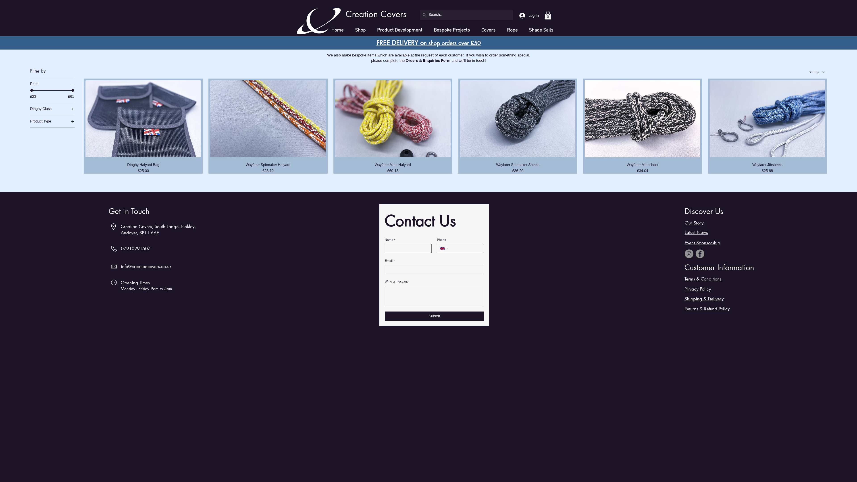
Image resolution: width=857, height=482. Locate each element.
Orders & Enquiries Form (428, 60)
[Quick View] (143, 119)
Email (390, 260)
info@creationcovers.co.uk (146, 266)
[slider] (31, 90)
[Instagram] (689, 253)
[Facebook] (700, 253)
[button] (547, 15)
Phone (441, 239)
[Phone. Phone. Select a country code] (444, 248)
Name (390, 239)
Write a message (397, 281)
